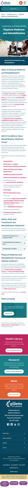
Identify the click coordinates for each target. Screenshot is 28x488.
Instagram (19, 424)
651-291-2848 (14, 420)
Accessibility (14, 465)
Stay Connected (7, 438)
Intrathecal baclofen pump (11, 212)
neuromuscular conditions (14, 182)
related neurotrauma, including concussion (14, 165)
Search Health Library (14, 350)
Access (5, 448)
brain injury (17, 104)
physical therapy (9, 269)
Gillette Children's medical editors (10, 325)
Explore (5, 443)
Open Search (21, 3)
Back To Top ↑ (14, 472)
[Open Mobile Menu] (25, 3)
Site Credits (22, 465)
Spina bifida (7, 190)
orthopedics (21, 94)
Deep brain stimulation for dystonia (14, 177)
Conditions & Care (12, 14)
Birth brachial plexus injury (12, 193)
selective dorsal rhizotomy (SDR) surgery (13, 202)
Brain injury (7, 164)
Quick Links (13, 9)
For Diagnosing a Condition (10, 249)
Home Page (5, 3)
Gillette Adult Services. (10, 289)
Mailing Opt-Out (14, 468)
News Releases (14, 394)
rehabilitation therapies (14, 207)
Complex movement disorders (12, 174)
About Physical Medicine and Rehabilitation (14, 61)
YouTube (15, 424)
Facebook (8, 424)
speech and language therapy (16, 271)
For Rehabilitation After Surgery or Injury (12, 243)
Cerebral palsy (8, 161)
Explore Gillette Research (14, 371)
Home (3, 14)
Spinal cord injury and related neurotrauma (12, 170)
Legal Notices (6, 465)
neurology (5, 94)
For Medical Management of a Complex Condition (10, 237)
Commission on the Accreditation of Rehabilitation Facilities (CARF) (11, 119)
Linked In (12, 424)
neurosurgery (12, 94)
